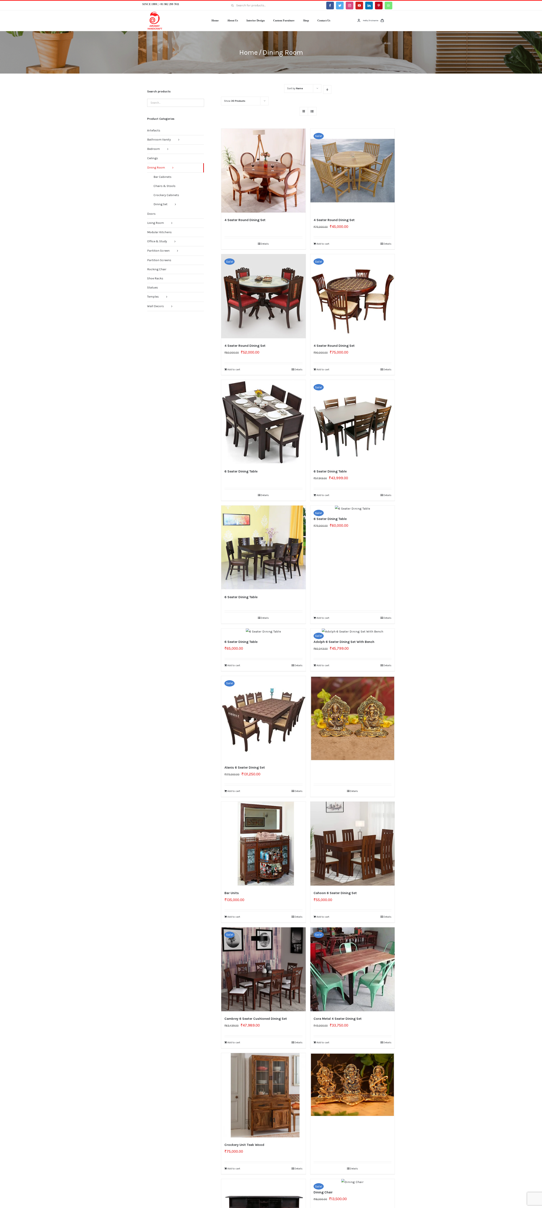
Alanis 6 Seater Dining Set (244, 767)
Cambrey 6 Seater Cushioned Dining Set (255, 1019)
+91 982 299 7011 (169, 4)
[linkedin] (369, 5)
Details (265, 243)
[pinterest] (379, 5)
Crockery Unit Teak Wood (244, 1145)
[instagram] (349, 5)
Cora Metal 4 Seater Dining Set (338, 1019)
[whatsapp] (388, 5)
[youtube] (359, 5)
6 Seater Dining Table (240, 471)
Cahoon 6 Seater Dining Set (335, 893)
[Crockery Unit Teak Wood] (263, 1095)
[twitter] (340, 5)
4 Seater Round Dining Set (245, 220)
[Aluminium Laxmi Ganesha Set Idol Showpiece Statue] (352, 703)
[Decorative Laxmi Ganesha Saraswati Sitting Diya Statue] (352, 1073)
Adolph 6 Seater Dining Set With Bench (344, 642)
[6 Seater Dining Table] (263, 422)
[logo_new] (155, 13)
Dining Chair (323, 1192)
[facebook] (330, 5)
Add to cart (323, 243)
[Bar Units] (263, 844)
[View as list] (312, 111)
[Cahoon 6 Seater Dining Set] (352, 844)
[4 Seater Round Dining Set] (263, 171)
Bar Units (231, 893)
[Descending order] (327, 89)
